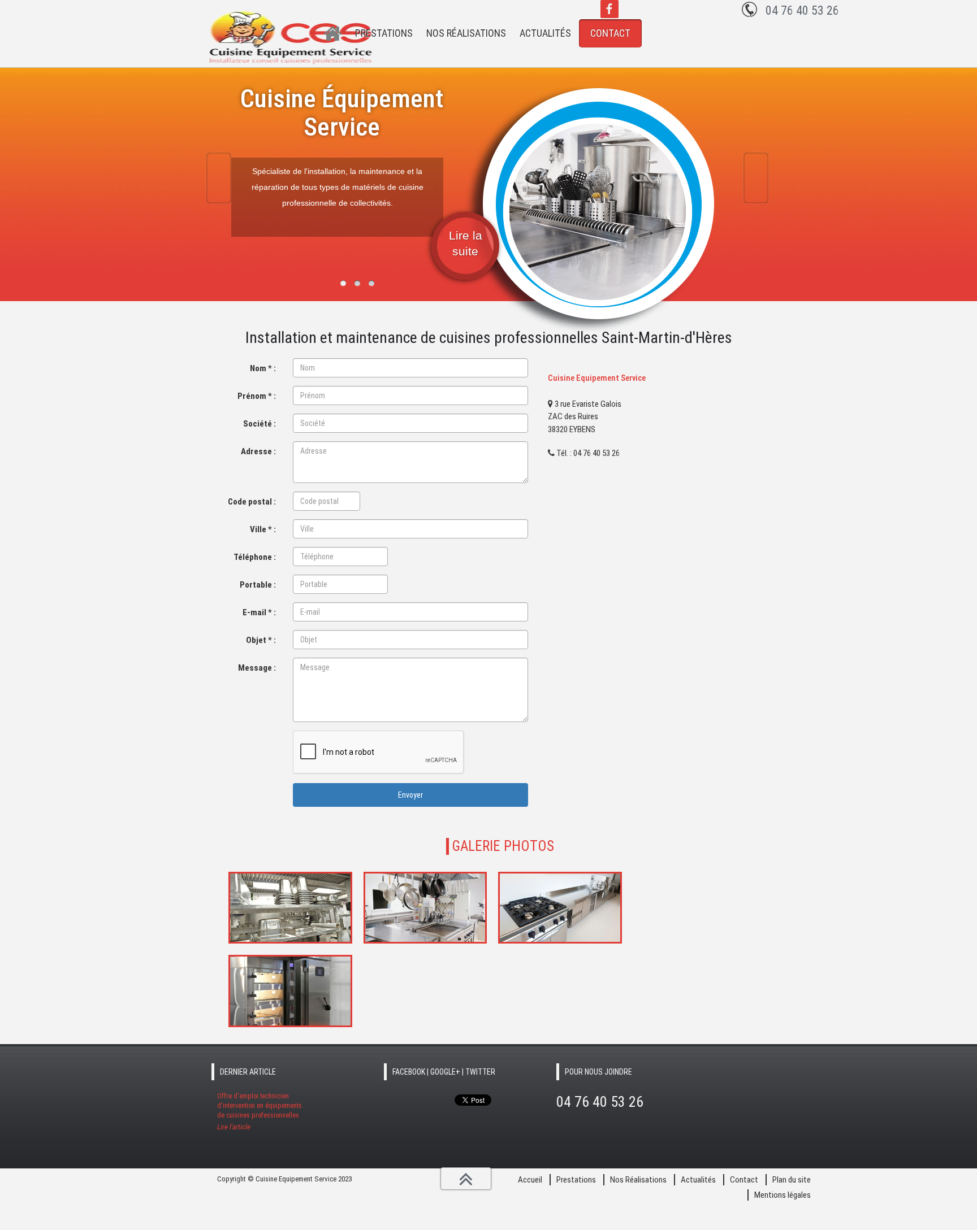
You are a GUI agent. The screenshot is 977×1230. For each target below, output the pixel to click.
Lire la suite (465, 243)
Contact (610, 33)
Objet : (261, 640)
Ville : (263, 529)
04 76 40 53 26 (802, 10)
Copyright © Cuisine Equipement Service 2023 (284, 1179)
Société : (259, 424)
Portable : (258, 585)
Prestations (384, 33)
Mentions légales (782, 1195)
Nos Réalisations (466, 33)
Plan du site (791, 1180)
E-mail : (259, 612)
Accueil (333, 34)
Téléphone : (255, 557)
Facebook (609, 9)
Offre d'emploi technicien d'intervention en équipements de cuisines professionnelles (259, 1111)
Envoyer (410, 794)
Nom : (263, 368)
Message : (257, 668)
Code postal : (252, 502)
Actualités (545, 33)
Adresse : (258, 451)
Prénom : (256, 396)
